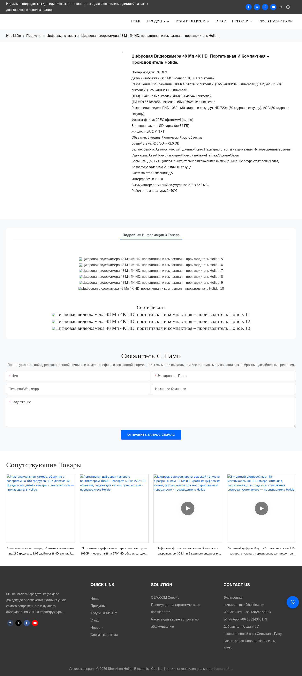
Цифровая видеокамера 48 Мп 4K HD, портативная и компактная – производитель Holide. (150, 35)
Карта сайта (223, 668)
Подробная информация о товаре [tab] (151, 235)
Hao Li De (13, 35)
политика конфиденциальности (189, 668)
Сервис (173, 597)
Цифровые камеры (61, 35)
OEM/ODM (159, 597)
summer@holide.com (248, 605)
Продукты (33, 35)
